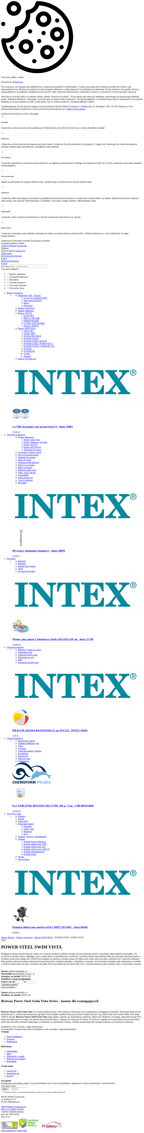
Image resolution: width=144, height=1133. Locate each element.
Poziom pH (23, 756)
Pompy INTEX (30, 445)
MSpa (26, 303)
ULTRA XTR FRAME (34, 323)
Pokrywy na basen (26, 465)
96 (25, 976)
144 (29, 976)
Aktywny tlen (24, 758)
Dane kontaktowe (14, 1036)
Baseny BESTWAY (27, 328)
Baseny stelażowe (26, 310)
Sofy (26, 834)
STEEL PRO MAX (32, 336)
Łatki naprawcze (25, 478)
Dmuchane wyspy (26, 657)
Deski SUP (23, 821)
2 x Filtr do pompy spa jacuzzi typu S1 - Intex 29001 (42, 426)
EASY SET (29, 316)
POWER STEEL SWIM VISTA (38, 343)
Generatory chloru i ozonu (29, 452)
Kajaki (21, 819)
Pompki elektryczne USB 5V (37, 849)
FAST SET (29, 331)
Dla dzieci (14, 280)
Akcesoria (28, 305)
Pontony (21, 816)
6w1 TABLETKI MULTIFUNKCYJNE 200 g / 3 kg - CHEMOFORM (53, 805)
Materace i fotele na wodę (29, 650)
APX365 (28, 348)
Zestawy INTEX (31, 326)
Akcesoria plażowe (18, 285)
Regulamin (11, 1061)
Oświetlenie (23, 475)
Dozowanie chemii (26, 741)
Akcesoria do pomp (32, 450)
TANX (27, 354)
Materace (28, 831)
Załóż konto (6, 253)
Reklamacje (12, 1041)
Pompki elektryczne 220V (35, 844)
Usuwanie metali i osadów (29, 751)
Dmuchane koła (25, 652)
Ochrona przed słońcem (28, 462)
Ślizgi (20, 569)
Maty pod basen (25, 467)
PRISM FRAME (31, 321)
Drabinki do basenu (26, 457)
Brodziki (22, 563)
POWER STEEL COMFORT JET (39, 346)
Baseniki (22, 561)
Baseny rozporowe (26, 308)
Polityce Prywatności (76, 109)
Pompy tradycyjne (32, 440)
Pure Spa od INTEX (33, 300)
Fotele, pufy (29, 829)
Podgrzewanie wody (27, 470)
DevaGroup (17, 82)
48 (23, 976)
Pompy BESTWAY (32, 447)
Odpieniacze (23, 761)
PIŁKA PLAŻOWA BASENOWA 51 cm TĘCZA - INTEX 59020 (49, 730)
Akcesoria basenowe (19, 277)
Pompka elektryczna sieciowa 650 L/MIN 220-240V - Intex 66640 (50, 927)
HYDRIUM (29, 351)
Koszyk (10, 1076)
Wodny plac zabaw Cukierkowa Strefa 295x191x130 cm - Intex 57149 (52, 639)
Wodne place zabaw (27, 566)
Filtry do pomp (24, 460)
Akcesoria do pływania (28, 662)
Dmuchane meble (26, 824)
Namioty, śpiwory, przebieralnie (32, 836)
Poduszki (28, 826)
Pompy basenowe (26, 437)
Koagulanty (23, 753)
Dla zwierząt (23, 859)
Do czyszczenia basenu (28, 455)
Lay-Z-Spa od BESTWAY (35, 298)
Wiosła (21, 857)
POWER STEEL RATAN (35, 341)
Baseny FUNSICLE (27, 359)
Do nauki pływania (26, 571)
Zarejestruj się (13, 1073)
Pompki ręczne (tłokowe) (35, 841)
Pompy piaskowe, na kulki (35, 442)
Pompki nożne (30, 854)
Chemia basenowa (18, 282)
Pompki (21, 839)
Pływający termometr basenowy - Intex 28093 (38, 550)
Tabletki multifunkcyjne (28, 743)
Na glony (22, 748)
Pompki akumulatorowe (34, 852)
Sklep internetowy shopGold (14, 1130)
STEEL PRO (29, 333)
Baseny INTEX (25, 313)
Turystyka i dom (17, 288)
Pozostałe (22, 483)
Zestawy (27, 356)
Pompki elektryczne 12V (35, 846)
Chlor (20, 746)
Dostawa (11, 1039)
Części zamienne (25, 480)
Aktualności (12, 1051)
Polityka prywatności (16, 1059)
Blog (9, 1054)
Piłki (20, 660)
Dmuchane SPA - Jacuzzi (29, 295)
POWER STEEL (31, 338)
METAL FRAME (32, 318)
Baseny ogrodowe (18, 274)
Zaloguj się (20, 251)
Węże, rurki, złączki (27, 472)
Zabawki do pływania (27, 655)
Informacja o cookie (15, 1056)
